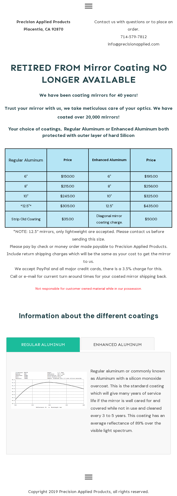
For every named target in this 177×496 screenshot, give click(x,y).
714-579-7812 (134, 36)
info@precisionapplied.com (133, 44)
